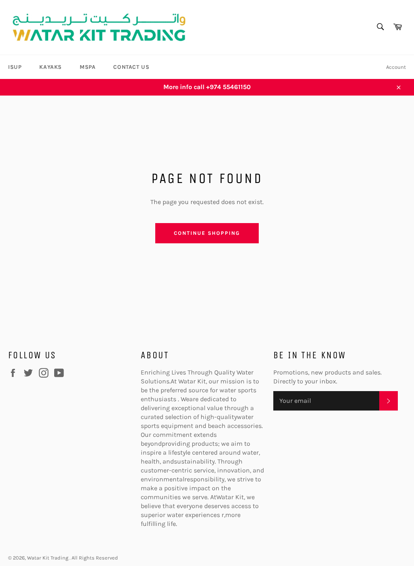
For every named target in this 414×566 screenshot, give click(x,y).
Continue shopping (207, 233)
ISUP (14, 67)
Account (396, 67)
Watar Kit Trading (48, 558)
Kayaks (50, 67)
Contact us (131, 67)
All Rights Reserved (95, 558)
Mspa (87, 67)
